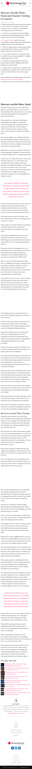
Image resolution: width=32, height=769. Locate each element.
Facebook (21, 713)
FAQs (16, 755)
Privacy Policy (16, 760)
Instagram (10, 713)
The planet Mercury (9, 40)
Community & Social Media (16, 730)
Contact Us (16, 735)
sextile (15, 161)
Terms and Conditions (16, 762)
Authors (16, 727)
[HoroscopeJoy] (16, 3)
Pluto (4, 54)
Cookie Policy (16, 757)
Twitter (16, 713)
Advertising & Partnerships (16, 732)
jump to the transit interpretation (12, 79)
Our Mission (16, 725)
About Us (16, 722)
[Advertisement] (16, 9)
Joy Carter (4, 22)
